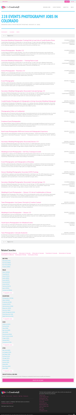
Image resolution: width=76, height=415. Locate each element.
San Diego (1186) (6, 354)
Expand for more (8, 292)
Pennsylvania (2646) (7, 334)
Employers (5, 1)
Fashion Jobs (42, 395)
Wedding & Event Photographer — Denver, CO (16, 212)
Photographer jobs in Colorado (9, 253)
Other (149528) (6, 272)
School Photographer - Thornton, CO (13, 70)
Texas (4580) (5, 328)
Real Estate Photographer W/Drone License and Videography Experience (24, 131)
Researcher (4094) (6, 308)
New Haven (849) (6, 366)
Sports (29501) (5, 288)
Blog (72, 7)
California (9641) (6, 324)
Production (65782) (7, 302)
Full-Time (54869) (6, 262)
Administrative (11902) (7, 306)
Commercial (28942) (7, 290)
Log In (72, 1)
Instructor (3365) (6, 310)
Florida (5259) (5, 326)
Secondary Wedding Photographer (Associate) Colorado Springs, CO (23, 182)
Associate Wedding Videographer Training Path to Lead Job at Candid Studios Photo (28, 40)
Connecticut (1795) (6, 342)
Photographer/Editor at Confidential (12, 111)
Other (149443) (6, 300)
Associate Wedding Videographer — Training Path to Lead (19, 60)
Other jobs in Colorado (25, 253)
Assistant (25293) (6, 304)
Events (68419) (5, 280)
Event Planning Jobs (43, 399)
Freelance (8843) (6, 266)
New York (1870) (6, 350)
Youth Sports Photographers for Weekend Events (17, 222)
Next (4, 35)
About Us (65, 7)
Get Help (20, 396)
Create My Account (38, 380)
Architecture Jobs (43, 410)
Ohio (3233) (5, 332)
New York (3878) (6, 330)
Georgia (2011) (5, 340)
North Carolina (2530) (7, 336)
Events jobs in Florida (20, 254)
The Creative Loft (10, 7)
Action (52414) (5, 284)
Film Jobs (41, 407)
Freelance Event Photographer (11, 121)
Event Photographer (7, 81)
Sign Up (67, 1)
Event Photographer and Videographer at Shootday (17, 162)
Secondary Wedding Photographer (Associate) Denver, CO (20, 141)
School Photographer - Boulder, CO (12, 50)
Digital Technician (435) (7, 316)
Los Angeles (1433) (6, 352)
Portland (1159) (6, 356)
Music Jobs (41, 401)
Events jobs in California (7, 254)
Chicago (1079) (5, 358)
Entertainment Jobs (43, 404)
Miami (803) (5, 368)
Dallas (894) (5, 364)
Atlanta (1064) (5, 360)
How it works (57, 7)
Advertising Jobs (43, 403)
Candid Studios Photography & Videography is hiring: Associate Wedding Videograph (28, 101)
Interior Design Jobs (43, 406)
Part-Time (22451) (6, 264)
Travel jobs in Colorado (51, 253)
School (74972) (5, 276)
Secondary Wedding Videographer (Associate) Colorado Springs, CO (23, 91)
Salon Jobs (41, 409)
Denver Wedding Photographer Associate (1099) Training (19, 172)
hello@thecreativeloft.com (7, 403)
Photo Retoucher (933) (7, 314)
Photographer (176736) (7, 298)
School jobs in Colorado (65, 253)
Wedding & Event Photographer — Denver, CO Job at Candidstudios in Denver (26, 192)
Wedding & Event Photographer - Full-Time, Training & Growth (21, 151)
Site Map (3, 396)
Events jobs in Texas (33, 254)
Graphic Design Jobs (43, 396)
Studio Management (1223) (8, 312)
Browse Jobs (46, 7)
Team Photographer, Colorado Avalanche (14, 232)
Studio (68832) (5, 278)
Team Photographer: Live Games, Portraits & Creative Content (21, 202)
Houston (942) (5, 362)
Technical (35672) (6, 286)
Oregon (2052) (5, 338)
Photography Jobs (43, 398)
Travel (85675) (5, 274)
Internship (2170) (6, 260)
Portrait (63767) (6, 282)
